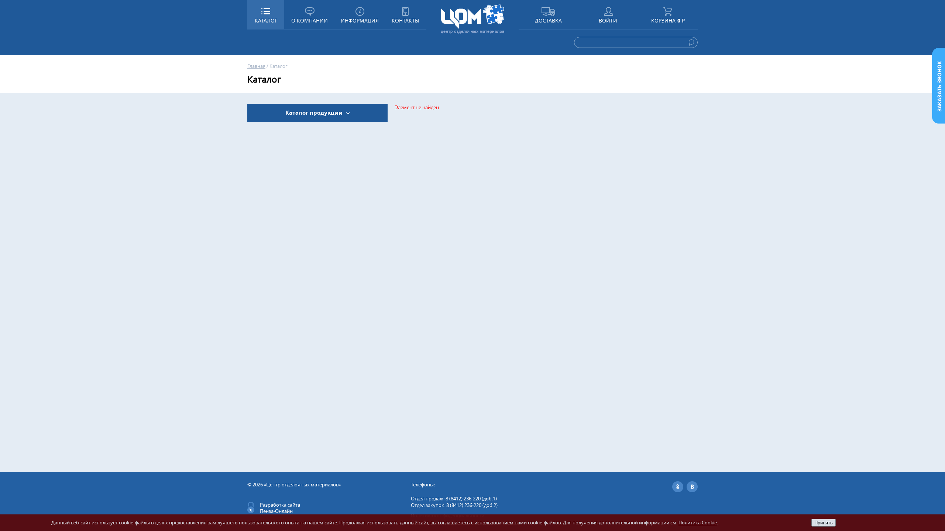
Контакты (405, 20)
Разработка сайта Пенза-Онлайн (280, 508)
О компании (309, 20)
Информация (360, 20)
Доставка (548, 20)
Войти (608, 20)
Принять (823, 522)
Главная (256, 66)
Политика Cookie (697, 522)
